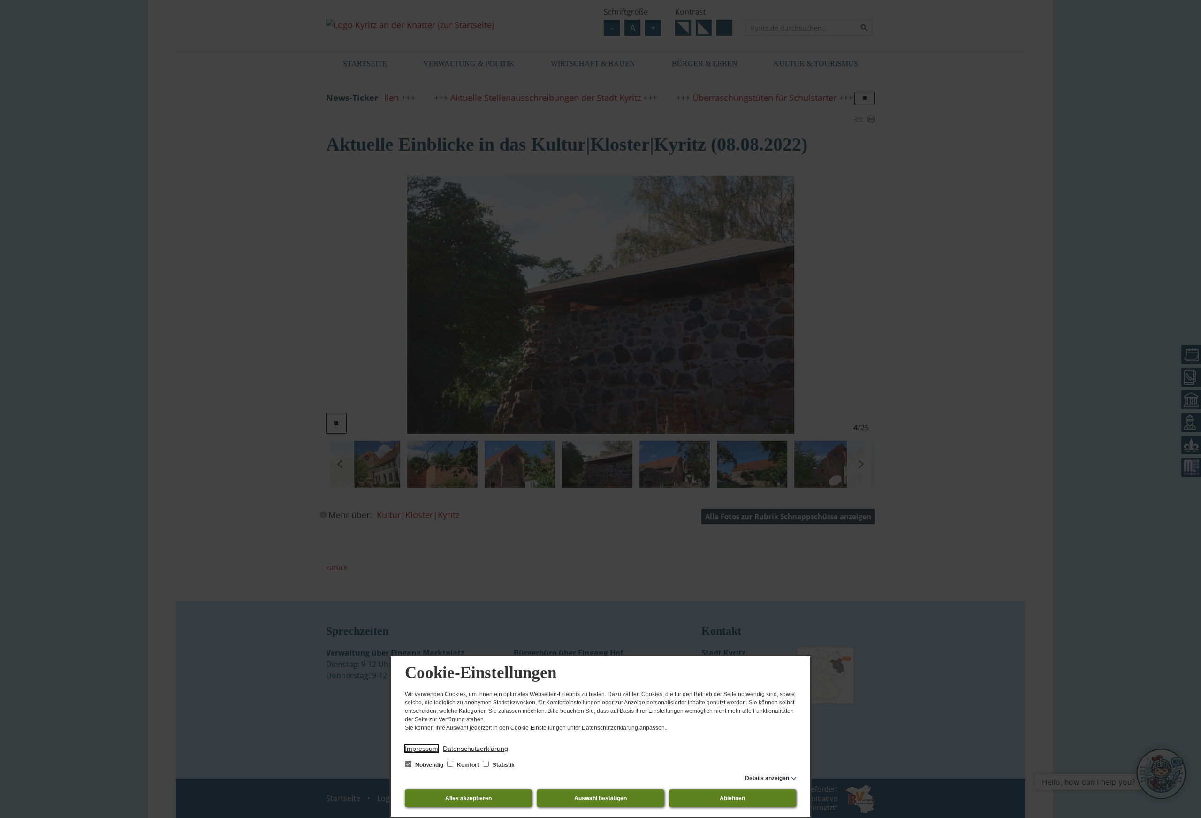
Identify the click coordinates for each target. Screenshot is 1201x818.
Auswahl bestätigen (600, 798)
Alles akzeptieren (468, 798)
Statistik (503, 765)
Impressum (421, 748)
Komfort (468, 765)
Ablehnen (732, 798)
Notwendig (429, 765)
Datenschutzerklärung (475, 748)
